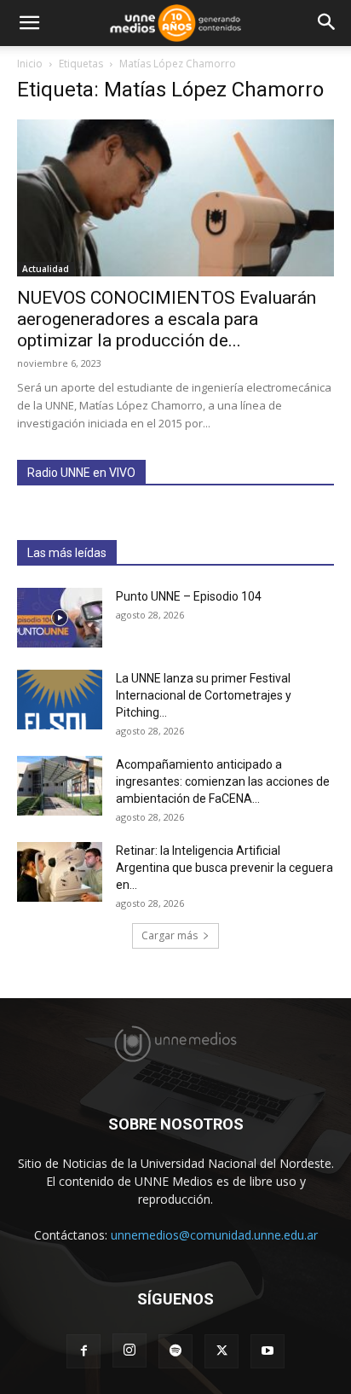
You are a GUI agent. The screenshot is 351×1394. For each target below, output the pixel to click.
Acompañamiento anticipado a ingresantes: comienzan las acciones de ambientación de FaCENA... (223, 781)
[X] (221, 1351)
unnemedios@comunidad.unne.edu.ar (214, 1235)
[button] (29, 23)
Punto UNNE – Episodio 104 (189, 596)
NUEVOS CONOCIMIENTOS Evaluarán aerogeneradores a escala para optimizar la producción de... (166, 319)
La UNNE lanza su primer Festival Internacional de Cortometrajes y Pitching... (203, 695)
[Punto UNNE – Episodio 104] (59, 618)
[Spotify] (175, 1351)
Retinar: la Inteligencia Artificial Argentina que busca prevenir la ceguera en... (224, 868)
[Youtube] (267, 1351)
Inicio (30, 63)
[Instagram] (129, 1350)
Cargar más (169, 935)
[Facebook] (83, 1351)
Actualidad (45, 269)
